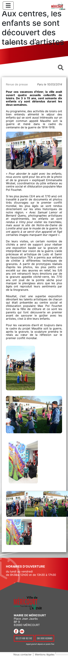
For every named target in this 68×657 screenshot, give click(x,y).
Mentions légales (45, 654)
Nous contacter (22, 654)
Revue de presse (17, 84)
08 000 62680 (44, 638)
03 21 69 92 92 (24, 638)
